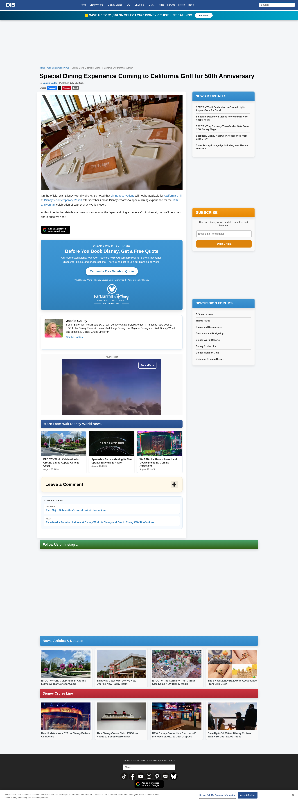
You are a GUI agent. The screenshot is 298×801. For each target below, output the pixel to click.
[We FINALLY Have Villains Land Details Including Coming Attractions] (159, 443)
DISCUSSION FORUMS (214, 303)
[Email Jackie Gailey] (68, 343)
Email (75, 88)
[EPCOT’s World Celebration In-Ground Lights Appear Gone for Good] (63, 443)
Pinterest (66, 88)
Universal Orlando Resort (210, 359)
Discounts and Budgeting (210, 333)
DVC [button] (151, 4)
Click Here (202, 15)
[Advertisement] (223, 275)
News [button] (83, 4)
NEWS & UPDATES (211, 96)
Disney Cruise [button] (115, 4)
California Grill (173, 195)
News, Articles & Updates (63, 641)
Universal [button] (139, 4)
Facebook (52, 88)
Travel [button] (191, 4)
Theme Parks (203, 320)
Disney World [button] (96, 4)
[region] (149, 795)
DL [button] (128, 4)
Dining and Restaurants (208, 327)
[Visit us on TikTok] (124, 776)
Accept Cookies (247, 795)
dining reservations (122, 195)
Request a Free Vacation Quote (112, 271)
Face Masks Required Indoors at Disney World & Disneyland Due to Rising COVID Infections (100, 521)
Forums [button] (171, 4)
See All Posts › (74, 337)
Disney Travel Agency (149, 760)
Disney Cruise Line (206, 346)
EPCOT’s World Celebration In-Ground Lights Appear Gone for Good (61, 462)
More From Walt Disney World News (73, 424)
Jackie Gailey (50, 83)
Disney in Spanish (168, 760)
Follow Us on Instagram (62, 544)
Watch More (147, 365)
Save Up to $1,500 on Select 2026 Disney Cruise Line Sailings (141, 15)
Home (42, 68)
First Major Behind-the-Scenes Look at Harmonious (76, 509)
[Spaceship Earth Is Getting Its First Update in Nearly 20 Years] (111, 443)
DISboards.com (204, 314)
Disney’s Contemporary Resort (63, 200)
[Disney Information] (11, 5)
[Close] (293, 795)
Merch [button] (181, 4)
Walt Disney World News (58, 68)
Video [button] (161, 4)
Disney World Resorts (208, 340)
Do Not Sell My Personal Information (217, 795)
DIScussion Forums (131, 760)
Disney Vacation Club (207, 352)
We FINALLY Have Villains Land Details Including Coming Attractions (158, 462)
